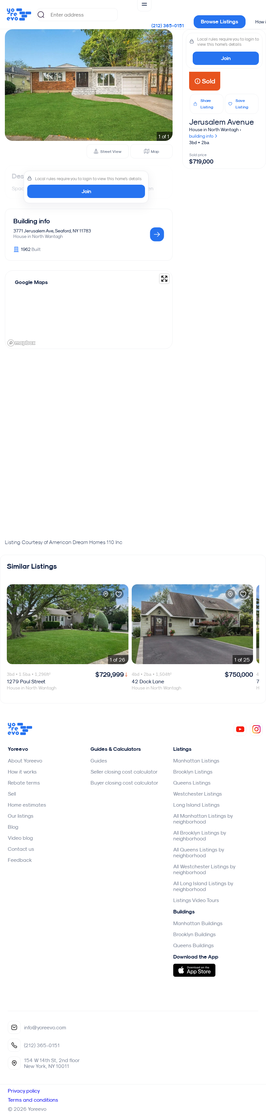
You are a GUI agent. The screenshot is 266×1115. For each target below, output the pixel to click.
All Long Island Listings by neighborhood (203, 886)
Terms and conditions (33, 1100)
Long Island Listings (196, 805)
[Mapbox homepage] (21, 343)
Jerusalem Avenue (221, 121)
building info (201, 136)
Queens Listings (192, 783)
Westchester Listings (197, 794)
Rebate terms (24, 783)
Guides (99, 760)
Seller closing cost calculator (124, 771)
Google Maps (31, 282)
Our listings (20, 816)
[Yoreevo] (20, 733)
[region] (88, 310)
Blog (13, 827)
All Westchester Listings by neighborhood (204, 869)
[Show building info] (157, 234)
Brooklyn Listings (192, 771)
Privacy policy (24, 1091)
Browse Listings (219, 21)
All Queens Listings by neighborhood (198, 852)
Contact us (21, 849)
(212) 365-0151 (167, 26)
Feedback (20, 860)
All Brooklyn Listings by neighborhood (199, 835)
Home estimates (27, 805)
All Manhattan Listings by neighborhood (203, 818)
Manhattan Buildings (198, 923)
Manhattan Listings (196, 760)
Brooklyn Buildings (194, 934)
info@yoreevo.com (45, 1027)
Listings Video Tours (196, 900)
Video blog (20, 838)
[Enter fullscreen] (164, 278)
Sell (12, 794)
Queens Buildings (193, 945)
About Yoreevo (25, 760)
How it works (22, 771)
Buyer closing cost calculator (124, 783)
